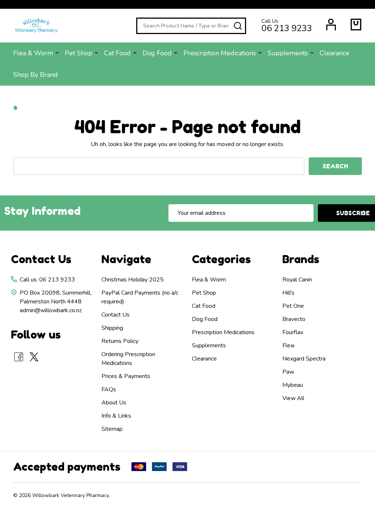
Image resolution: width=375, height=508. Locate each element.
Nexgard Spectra (304, 359)
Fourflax (292, 332)
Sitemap (112, 429)
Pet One (293, 306)
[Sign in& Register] (331, 24)
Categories (221, 259)
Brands (300, 259)
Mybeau (292, 385)
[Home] (16, 107)
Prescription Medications (219, 53)
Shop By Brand (35, 74)
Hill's (288, 293)
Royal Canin (297, 280)
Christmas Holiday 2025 (132, 280)
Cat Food (117, 53)
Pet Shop (78, 53)
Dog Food (157, 53)
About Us (113, 403)
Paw (288, 372)
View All (293, 398)
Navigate (126, 259)
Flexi (288, 345)
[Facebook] (18, 356)
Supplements (288, 53)
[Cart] (356, 24)
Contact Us (115, 315)
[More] (57, 52)
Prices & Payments (125, 376)
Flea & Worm (33, 53)
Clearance (334, 53)
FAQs (108, 389)
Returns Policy (119, 341)
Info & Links (116, 416)
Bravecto (293, 319)
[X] (34, 356)
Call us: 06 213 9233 (47, 280)
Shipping (112, 328)
